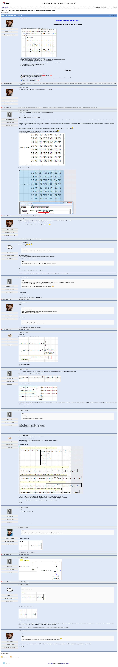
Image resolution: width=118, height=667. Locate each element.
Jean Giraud (9, 419)
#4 (19, 218)
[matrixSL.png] (42, 165)
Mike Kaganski (90, 83)
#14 (19, 557)
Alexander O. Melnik (112, 83)
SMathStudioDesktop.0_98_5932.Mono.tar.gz (32, 77)
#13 (19, 527)
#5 (19, 241)
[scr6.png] (40, 381)
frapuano (20, 107)
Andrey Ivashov (9, 28)
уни (31, 83)
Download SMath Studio (21, 10)
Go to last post (114, 15)
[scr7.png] (38, 400)
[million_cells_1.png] (38, 57)
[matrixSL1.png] (47, 213)
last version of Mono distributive (60, 77)
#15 (19, 584)
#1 (19, 18)
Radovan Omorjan (22, 83)
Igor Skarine (40, 83)
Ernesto (80, 107)
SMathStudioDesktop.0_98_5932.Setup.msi (31, 75)
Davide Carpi (72, 83)
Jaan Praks (101, 83)
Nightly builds (31, 10)
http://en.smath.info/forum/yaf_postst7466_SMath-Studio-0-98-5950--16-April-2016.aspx (66, 643)
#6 (19, 277)
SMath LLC (50, 663)
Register (6, 7)
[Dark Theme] (6, 663)
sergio (81, 83)
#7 (19, 302)
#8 (19, 332)
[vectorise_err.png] (38, 362)
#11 (19, 434)
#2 (19, 87)
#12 (19, 507)
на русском (62, 663)
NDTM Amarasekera (60, 83)
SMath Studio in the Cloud (28, 80)
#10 (19, 410)
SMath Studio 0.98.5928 (75, 24)
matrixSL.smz (22, 132)
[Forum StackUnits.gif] (40, 579)
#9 (19, 369)
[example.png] (51, 494)
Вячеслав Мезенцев (10, 538)
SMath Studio (12, 10)
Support (68, 663)
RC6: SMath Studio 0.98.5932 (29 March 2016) (45, 10)
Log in (2, 7)
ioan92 (49, 83)
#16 (19, 630)
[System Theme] (9, 663)
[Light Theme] (4, 663)
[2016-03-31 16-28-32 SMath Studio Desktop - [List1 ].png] (30, 549)
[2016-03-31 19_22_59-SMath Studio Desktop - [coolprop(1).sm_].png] (28, 618)
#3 (19, 110)
